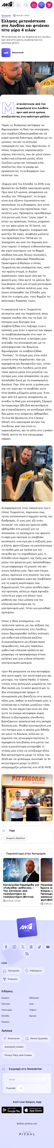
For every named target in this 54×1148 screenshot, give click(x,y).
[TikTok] (39, 946)
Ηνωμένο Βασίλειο (15, 838)
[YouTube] (48, 946)
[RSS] (27, 953)
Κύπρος (5, 998)
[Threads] (31, 946)
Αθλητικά (34, 998)
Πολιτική (6, 1004)
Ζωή (31, 1004)
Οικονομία (7, 1010)
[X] (22, 946)
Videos (32, 1010)
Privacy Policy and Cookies (18, 1055)
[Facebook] (6, 946)
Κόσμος (5, 1022)
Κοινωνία (6, 16)
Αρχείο (32, 1016)
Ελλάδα (5, 1016)
